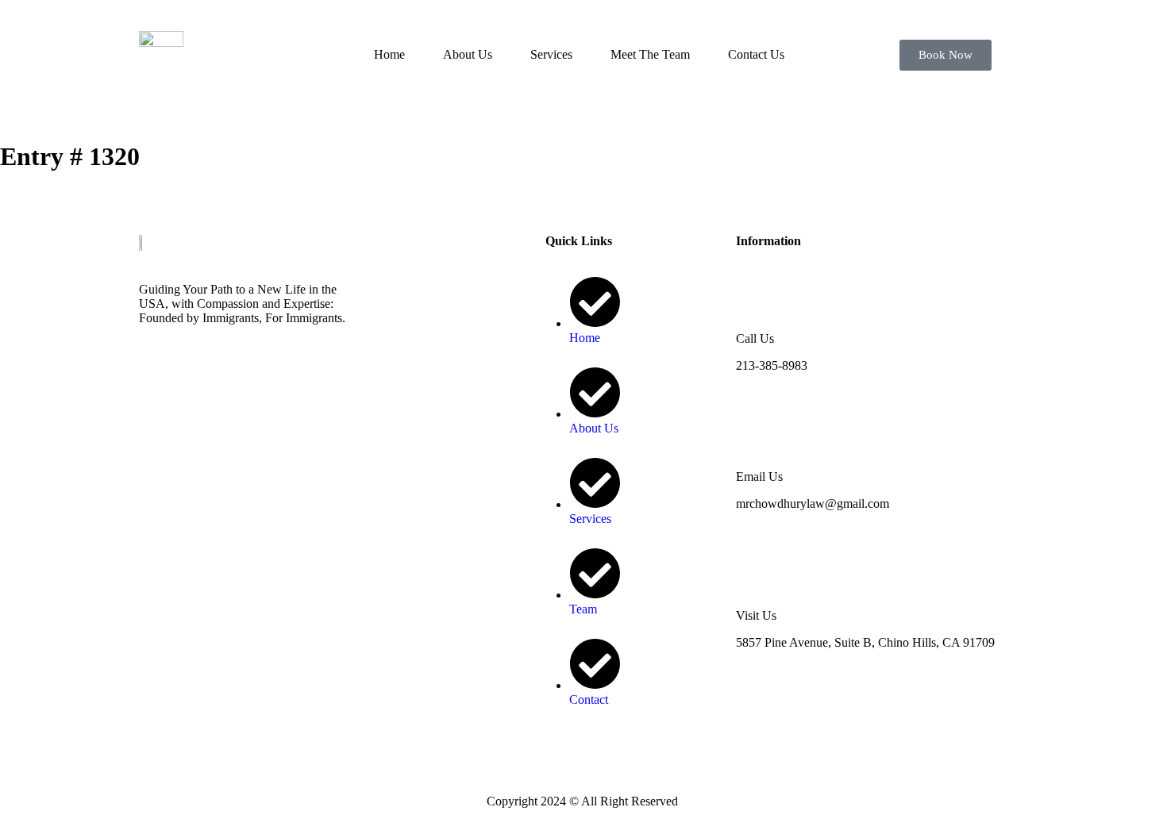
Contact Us (756, 54)
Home (389, 54)
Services (551, 54)
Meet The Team (650, 54)
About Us (467, 54)
